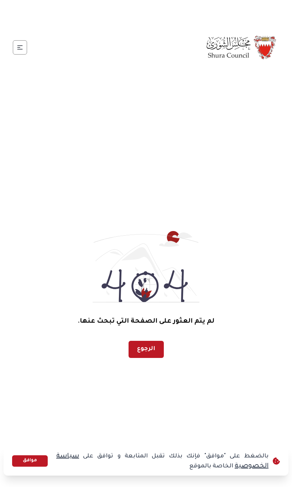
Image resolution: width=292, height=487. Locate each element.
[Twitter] (143, 13)
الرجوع (146, 349)
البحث (32, 13)
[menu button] (20, 47)
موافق (30, 460)
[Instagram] (126, 13)
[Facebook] (160, 13)
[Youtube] (108, 13)
